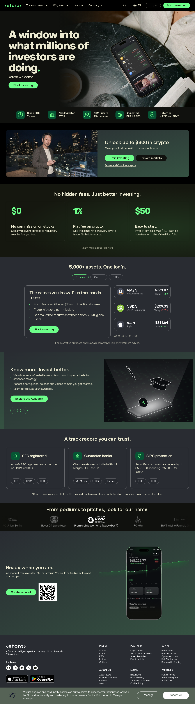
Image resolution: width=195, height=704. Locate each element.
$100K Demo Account (141, 653)
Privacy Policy (137, 677)
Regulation (135, 675)
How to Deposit (169, 653)
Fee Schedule (137, 659)
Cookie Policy (136, 683)
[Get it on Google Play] (42, 679)
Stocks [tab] (80, 277)
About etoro (105, 675)
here (110, 248)
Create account (21, 592)
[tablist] (97, 277)
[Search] (124, 5)
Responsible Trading (171, 662)
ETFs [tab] (116, 277)
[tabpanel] (97, 315)
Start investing (23, 85)
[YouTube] (35, 667)
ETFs (101, 656)
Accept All (176, 695)
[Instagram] (15, 667)
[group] (97, 390)
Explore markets (151, 158)
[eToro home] (13, 5)
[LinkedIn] (22, 667)
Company (94, 5)
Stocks (102, 650)
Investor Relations (108, 677)
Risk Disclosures (169, 659)
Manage (149, 695)
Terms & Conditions (140, 680)
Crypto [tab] (98, 277)
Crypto (102, 653)
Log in (153, 5)
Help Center (167, 650)
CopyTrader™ (137, 650)
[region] (97, 696)
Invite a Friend (168, 675)
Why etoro (59, 5)
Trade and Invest (35, 5)
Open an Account (170, 656)
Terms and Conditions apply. (120, 165)
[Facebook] (8, 667)
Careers (103, 680)
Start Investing (176, 5)
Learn (77, 5)
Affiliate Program (169, 677)
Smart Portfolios (138, 656)
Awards (102, 683)
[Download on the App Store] (17, 679)
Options (103, 662)
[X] (28, 667)
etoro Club (166, 680)
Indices (102, 659)
